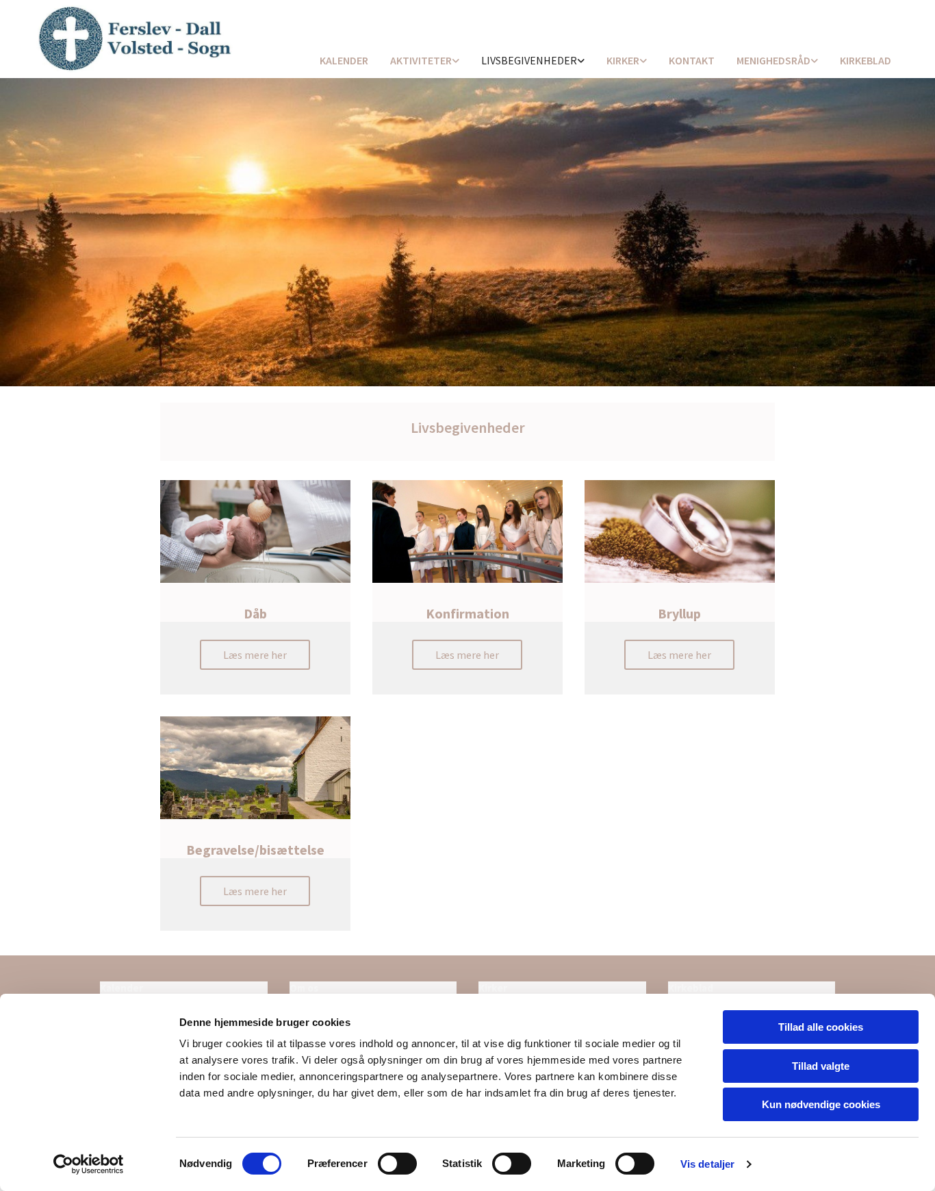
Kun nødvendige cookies (821, 1104)
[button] (255, 655)
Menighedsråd (773, 60)
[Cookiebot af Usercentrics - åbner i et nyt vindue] (89, 1164)
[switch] (397, 1164)
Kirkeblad (865, 60)
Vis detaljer (707, 1164)
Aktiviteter (421, 60)
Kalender (344, 60)
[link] (424, 61)
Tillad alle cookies (820, 1027)
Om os (304, 987)
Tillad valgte (820, 1066)
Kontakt (692, 60)
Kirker (622, 60)
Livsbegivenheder (529, 60)
